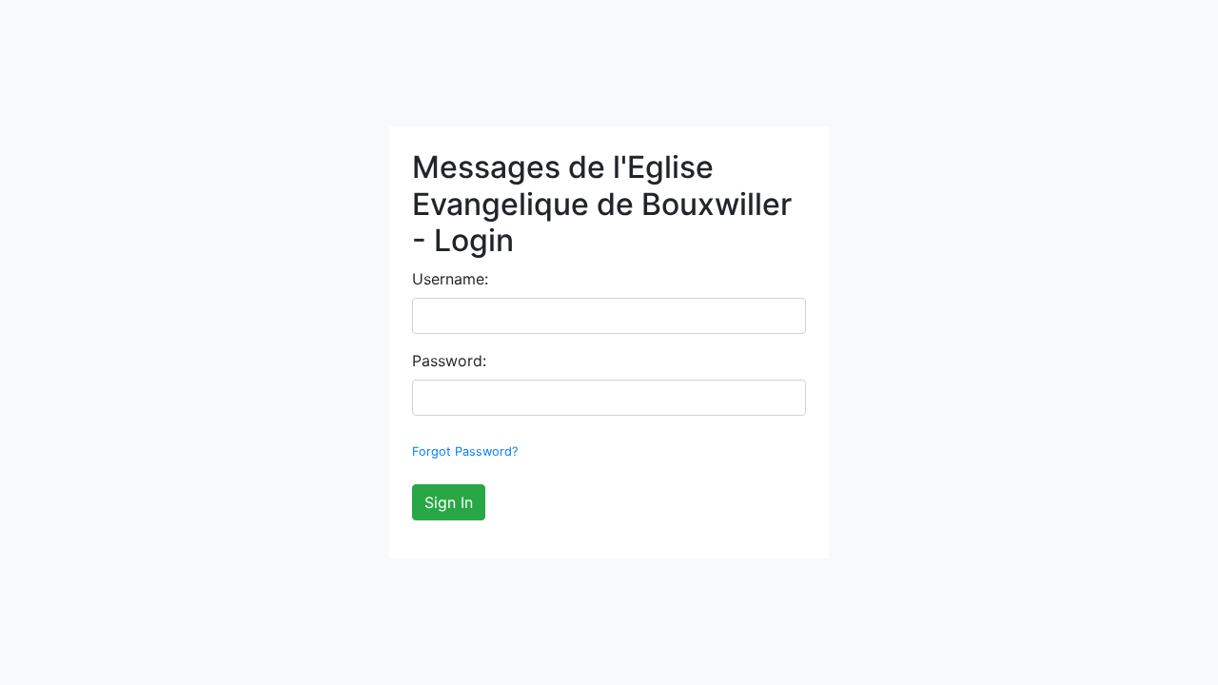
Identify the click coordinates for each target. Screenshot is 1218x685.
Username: (450, 278)
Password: (449, 360)
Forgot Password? (465, 451)
